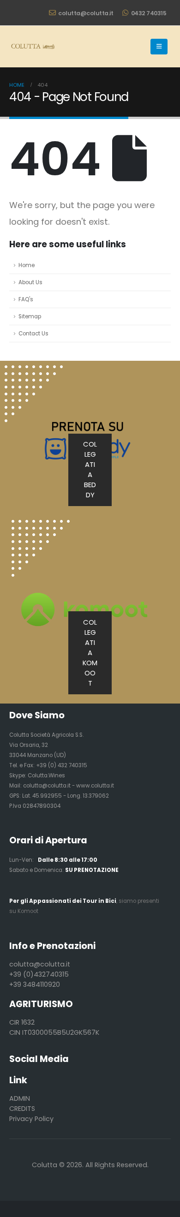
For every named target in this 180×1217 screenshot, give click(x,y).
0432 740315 (149, 13)
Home (26, 265)
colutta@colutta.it (85, 13)
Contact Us (33, 333)
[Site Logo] (32, 46)
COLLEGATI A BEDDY (90, 469)
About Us (30, 282)
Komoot (28, 911)
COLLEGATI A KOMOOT (90, 652)
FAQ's (25, 299)
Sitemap (29, 316)
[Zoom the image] (41, 525)
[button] (159, 46)
